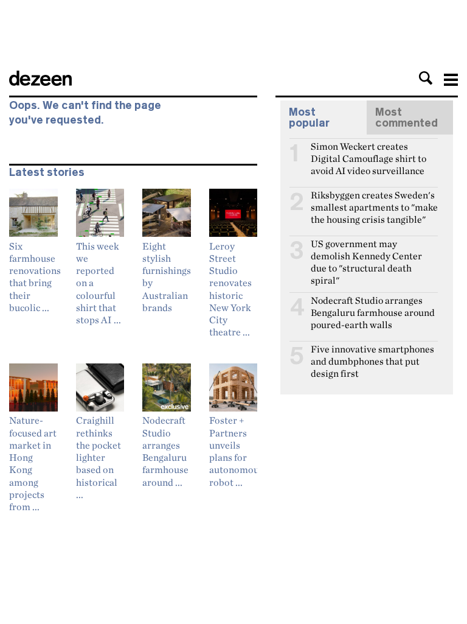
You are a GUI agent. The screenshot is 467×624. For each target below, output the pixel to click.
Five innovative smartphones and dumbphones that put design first (372, 354)
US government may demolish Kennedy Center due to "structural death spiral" (366, 249)
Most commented (406, 117)
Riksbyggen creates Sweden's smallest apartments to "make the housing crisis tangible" (374, 200)
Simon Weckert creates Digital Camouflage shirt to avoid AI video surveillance (368, 152)
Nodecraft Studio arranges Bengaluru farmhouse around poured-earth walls (373, 306)
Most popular (309, 117)
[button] (425, 77)
